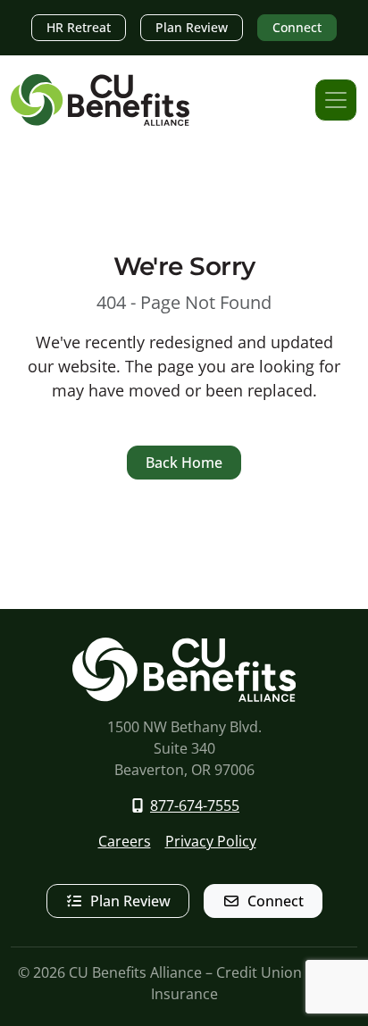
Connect (297, 27)
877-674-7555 (194, 805)
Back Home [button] (184, 462)
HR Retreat (78, 27)
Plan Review (191, 27)
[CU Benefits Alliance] (100, 100)
